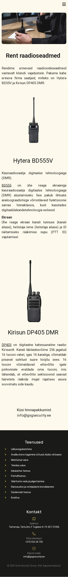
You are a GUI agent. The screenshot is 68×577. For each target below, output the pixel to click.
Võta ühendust (34, 538)
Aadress (34, 523)
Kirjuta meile (34, 553)
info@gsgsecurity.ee (34, 415)
